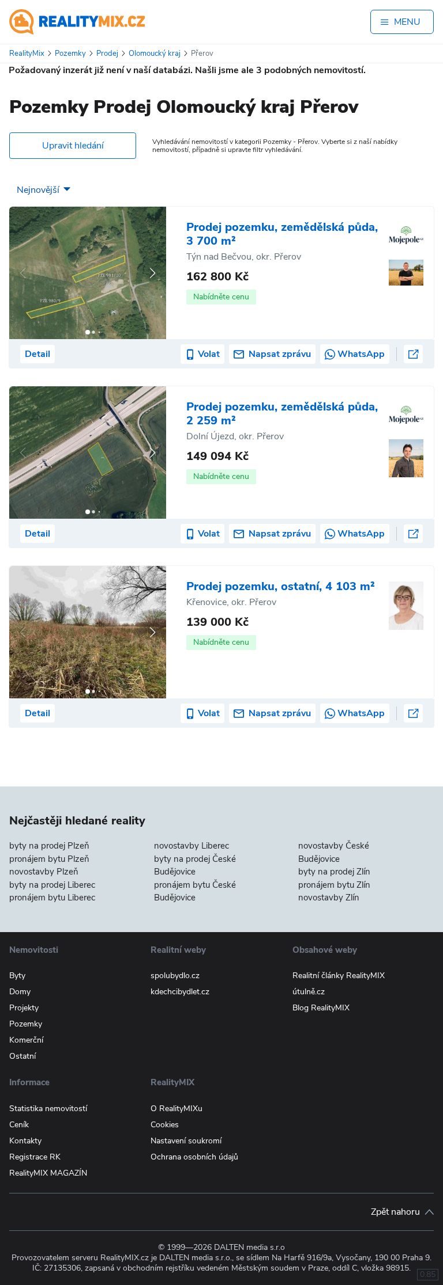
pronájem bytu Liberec (52, 897)
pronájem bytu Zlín (334, 885)
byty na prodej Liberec (52, 885)
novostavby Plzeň (43, 871)
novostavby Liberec (191, 845)
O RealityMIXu (176, 1108)
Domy (20, 991)
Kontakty (25, 1140)
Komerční (26, 1040)
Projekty (24, 1007)
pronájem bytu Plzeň (49, 859)
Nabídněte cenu (221, 296)
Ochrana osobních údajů (194, 1156)
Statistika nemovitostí (48, 1108)
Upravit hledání (73, 145)
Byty (17, 975)
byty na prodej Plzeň (49, 845)
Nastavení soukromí (186, 1140)
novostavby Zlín (328, 897)
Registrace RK (35, 1156)
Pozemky (25, 1023)
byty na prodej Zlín (334, 871)
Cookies (165, 1124)
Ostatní (22, 1056)
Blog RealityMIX (321, 1007)
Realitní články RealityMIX (338, 975)
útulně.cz (308, 991)
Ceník (19, 1124)
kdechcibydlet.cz (180, 991)
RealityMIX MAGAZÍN (48, 1173)
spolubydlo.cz (175, 975)
